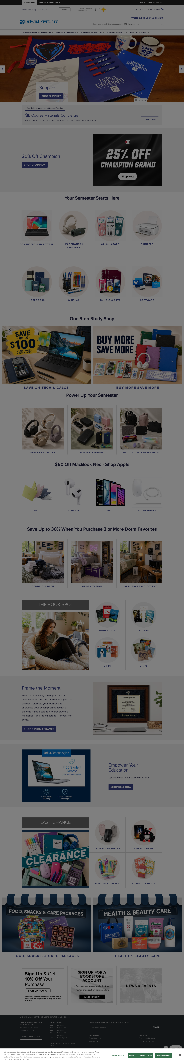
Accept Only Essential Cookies (140, 1055)
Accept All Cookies (163, 1055)
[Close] (180, 1055)
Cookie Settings (118, 1055)
